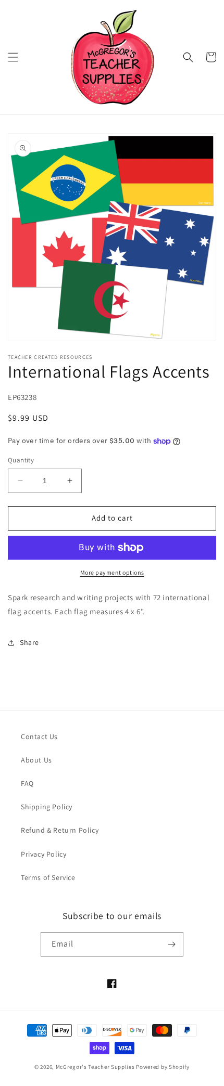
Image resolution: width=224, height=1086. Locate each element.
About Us (36, 760)
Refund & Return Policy (59, 830)
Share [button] (29, 642)
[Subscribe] (171, 944)
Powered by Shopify (163, 1066)
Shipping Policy (46, 806)
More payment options (112, 572)
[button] (13, 57)
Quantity (21, 460)
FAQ (27, 783)
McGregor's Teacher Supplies (95, 1066)
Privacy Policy (43, 854)
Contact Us (39, 736)
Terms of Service (48, 877)
